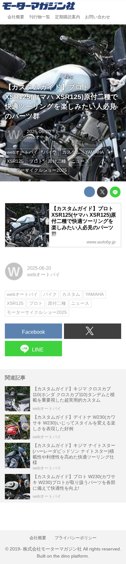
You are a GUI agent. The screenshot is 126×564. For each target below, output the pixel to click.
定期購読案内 (67, 17)
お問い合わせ (97, 17)
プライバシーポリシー (76, 537)
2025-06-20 (39, 131)
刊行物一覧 (39, 17)
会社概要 (15, 17)
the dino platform (70, 556)
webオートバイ (42, 137)
